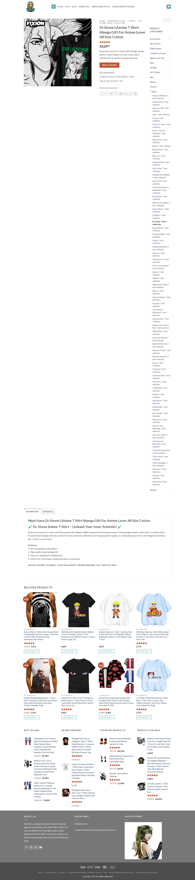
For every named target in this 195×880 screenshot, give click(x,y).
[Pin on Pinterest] (121, 94)
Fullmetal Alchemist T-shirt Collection (161, 248)
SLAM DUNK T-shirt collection (160, 408)
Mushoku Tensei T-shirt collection (161, 351)
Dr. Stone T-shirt (117, 81)
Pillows (153, 82)
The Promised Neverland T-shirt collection (159, 444)
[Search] (53, 7)
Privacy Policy (95, 872)
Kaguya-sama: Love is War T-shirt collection (160, 326)
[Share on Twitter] (111, 94)
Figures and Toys (157, 58)
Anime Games (155, 48)
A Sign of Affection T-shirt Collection (160, 97)
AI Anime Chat (80, 824)
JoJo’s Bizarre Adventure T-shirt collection (159, 312)
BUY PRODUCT (31, 651)
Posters (153, 87)
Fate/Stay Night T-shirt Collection (161, 235)
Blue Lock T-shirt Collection (158, 157)
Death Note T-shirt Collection (159, 197)
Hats (152, 63)
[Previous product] (169, 20)
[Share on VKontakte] (126, 94)
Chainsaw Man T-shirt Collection (160, 163)
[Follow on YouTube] (40, 847)
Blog (74, 7)
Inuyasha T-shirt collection (158, 304)
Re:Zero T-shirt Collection (158, 395)
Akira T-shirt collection (161, 115)
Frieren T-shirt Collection (157, 241)
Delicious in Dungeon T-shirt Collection (161, 204)
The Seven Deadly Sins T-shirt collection (161, 451)
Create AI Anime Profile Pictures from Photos (95, 830)
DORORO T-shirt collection (159, 216)
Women (153, 490)
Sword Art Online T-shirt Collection (160, 436)
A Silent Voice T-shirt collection (160, 103)
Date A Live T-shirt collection (159, 182)
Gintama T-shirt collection (158, 254)
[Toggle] (169, 38)
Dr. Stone (107, 81)
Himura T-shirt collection (158, 292)
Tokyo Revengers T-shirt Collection (160, 464)
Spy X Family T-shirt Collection (160, 414)
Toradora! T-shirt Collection (159, 470)
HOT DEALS (155, 72)
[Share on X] (107, 94)
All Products (155, 44)
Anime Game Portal (101, 7)
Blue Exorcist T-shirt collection (160, 151)
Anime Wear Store (116, 21)
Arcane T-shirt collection (157, 119)
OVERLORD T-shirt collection (159, 389)
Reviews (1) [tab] (48, 512)
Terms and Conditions (146, 872)
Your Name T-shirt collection (159, 483)
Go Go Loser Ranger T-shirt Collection (161, 267)
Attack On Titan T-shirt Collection (161, 125)
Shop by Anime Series (78, 872)
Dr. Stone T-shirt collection (120, 22)
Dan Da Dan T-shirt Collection (159, 169)
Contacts (62, 872)
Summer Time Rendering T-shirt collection (159, 428)
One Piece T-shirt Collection (159, 370)
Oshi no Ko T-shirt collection (159, 383)
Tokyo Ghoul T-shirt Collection (160, 457)
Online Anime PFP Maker (123, 7)
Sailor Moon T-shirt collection (159, 402)
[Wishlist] (169, 7)
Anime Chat (84, 7)
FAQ (105, 872)
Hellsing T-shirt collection (158, 279)
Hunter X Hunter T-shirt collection (161, 298)
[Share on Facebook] (102, 94)
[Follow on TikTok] (36, 847)
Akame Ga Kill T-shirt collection (160, 109)
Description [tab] (32, 512)
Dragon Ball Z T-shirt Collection (160, 229)
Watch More (109, 65)
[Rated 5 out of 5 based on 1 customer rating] (122, 42)
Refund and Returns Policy (122, 872)
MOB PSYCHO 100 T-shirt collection (160, 345)
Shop (67, 7)
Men (152, 77)
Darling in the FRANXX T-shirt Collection (161, 176)
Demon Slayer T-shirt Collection (160, 210)
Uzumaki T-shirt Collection (158, 476)
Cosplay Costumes (158, 53)
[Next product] (165, 20)
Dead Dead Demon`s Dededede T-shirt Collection (160, 190)
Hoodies (153, 68)
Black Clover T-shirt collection (160, 141)
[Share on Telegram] (135, 94)
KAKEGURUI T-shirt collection (160, 332)
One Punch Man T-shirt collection (161, 376)
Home (60, 7)
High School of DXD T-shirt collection (161, 286)
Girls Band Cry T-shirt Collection (160, 260)
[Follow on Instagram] (31, 847)
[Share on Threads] (116, 94)
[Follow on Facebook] (26, 847)
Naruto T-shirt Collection (157, 364)
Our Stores (51, 872)
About (41, 872)
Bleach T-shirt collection (161, 146)
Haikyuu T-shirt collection (158, 273)
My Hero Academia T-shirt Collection (160, 358)
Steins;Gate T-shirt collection (159, 421)
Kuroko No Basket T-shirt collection (160, 339)
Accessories (155, 39)
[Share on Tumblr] (130, 94)
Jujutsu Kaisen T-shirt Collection (160, 320)
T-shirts (131, 21)
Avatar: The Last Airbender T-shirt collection (159, 133)
